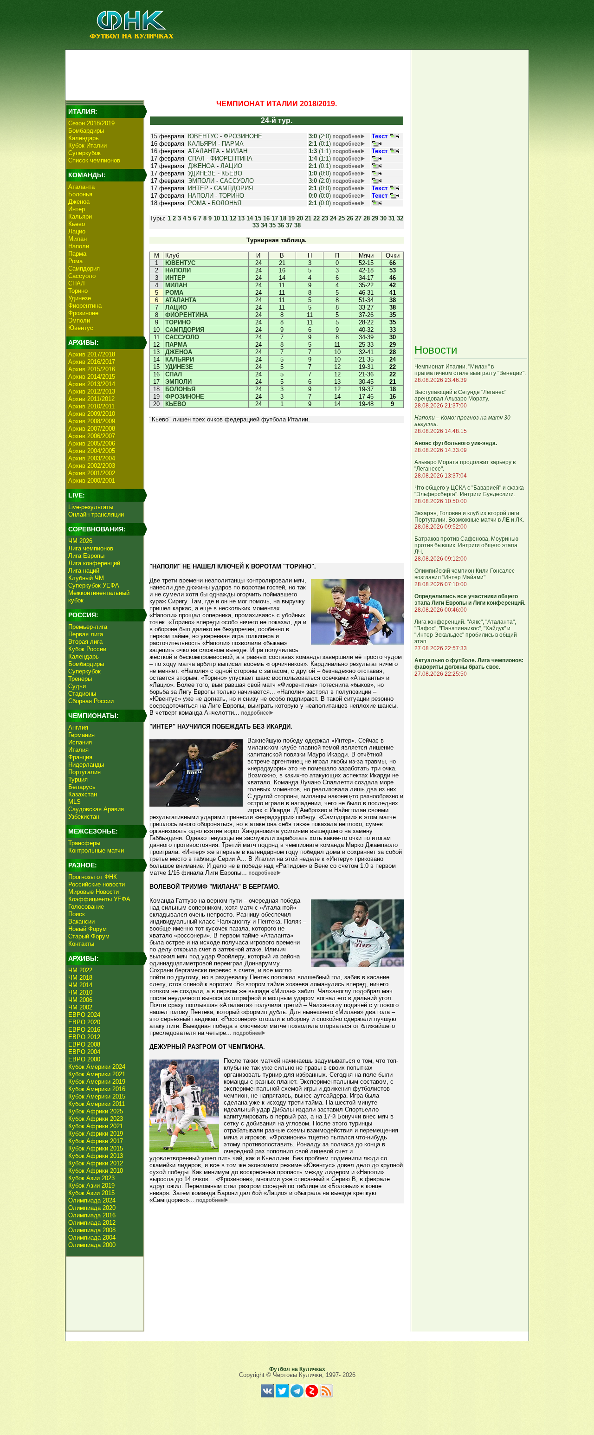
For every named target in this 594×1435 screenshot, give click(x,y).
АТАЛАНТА (204, 151)
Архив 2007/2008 (91, 428)
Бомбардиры (86, 130)
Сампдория (84, 268)
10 (216, 218)
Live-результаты (90, 507)
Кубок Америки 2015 (96, 1096)
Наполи (78, 246)
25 (341, 218)
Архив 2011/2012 (91, 398)
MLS (74, 801)
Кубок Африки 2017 (95, 1141)
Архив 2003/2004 (91, 458)
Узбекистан (83, 816)
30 (383, 218)
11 (225, 218)
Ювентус (80, 327)
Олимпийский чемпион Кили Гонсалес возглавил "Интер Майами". (464, 574)
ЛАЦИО (231, 165)
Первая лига (85, 634)
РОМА (197, 203)
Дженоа (79, 201)
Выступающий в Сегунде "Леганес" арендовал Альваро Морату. (460, 395)
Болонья (80, 194)
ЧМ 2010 (80, 992)
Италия (78, 749)
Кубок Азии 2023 (91, 1178)
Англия (78, 727)
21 (308, 218)
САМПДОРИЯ (233, 188)
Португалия (84, 772)
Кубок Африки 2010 (95, 1170)
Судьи (77, 686)
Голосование (86, 906)
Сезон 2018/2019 (91, 123)
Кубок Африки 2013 (95, 1155)
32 (400, 218)
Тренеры (80, 678)
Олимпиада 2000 (92, 1244)
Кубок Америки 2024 (96, 1066)
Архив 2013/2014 (91, 384)
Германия (81, 734)
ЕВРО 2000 (84, 1059)
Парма (77, 253)
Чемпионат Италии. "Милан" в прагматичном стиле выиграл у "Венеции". (470, 369)
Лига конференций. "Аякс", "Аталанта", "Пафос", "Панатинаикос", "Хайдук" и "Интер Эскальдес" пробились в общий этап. (465, 632)
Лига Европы (86, 555)
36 (281, 225)
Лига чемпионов (90, 548)
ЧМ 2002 (80, 1007)
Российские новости (96, 884)
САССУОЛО (237, 180)
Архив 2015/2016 (91, 369)
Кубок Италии (87, 145)
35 (272, 225)
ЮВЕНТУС (203, 136)
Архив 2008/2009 (91, 421)
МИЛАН (236, 151)
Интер (76, 209)
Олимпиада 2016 (92, 1215)
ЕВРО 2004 (84, 1051)
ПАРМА (233, 143)
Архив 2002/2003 (91, 465)
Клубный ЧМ (86, 578)
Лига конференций (94, 563)
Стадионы (82, 693)
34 (264, 225)
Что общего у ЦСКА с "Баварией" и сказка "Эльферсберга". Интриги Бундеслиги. (469, 491)
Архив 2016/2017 (91, 361)
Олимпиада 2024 (92, 1200)
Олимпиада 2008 (92, 1230)
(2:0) (320, 136)
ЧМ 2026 (80, 540)
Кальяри (80, 216)
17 (274, 218)
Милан (77, 238)
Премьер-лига (87, 626)
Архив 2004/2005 (91, 450)
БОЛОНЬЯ (226, 203)
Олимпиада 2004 (92, 1237)
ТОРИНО (231, 195)
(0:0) (320, 173)
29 (375, 218)
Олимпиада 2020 (92, 1207)
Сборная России (91, 701)
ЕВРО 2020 (84, 1022)
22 (316, 218)
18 (283, 218)
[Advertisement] (237, 72)
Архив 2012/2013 (91, 391)
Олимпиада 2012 (92, 1222)
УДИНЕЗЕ (202, 173)
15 (258, 218)
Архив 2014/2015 (91, 376)
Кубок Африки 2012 (95, 1163)
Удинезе (79, 298)
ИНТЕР (198, 188)
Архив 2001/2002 (91, 473)
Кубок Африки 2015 (95, 1148)
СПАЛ (76, 283)
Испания (80, 742)
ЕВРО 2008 (84, 1044)
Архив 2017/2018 (91, 354)
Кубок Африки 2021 (95, 1126)
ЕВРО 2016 (84, 1029)
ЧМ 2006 (80, 999)
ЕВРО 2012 (84, 1037)
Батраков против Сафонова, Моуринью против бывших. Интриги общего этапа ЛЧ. (466, 545)
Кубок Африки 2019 (95, 1133)
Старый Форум (89, 936)
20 (300, 218)
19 (291, 218)
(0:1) (320, 143)
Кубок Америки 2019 (96, 1081)
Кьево (76, 223)
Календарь (83, 138)
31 (391, 218)
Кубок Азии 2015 (91, 1192)
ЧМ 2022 (80, 970)
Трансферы (84, 843)
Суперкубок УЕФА (93, 585)
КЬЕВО (231, 173)
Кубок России (87, 649)
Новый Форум (87, 928)
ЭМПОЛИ (201, 180)
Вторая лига (85, 641)
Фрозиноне (83, 313)
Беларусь (82, 786)
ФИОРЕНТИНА (231, 158)
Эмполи (79, 320)
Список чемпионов (94, 160)
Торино (78, 290)
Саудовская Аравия (96, 809)
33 (255, 225)
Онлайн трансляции (96, 514)
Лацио (76, 231)
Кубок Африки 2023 (95, 1118)
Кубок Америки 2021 (96, 1074)
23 (325, 218)
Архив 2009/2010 (91, 413)
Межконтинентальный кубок (98, 596)
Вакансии (81, 921)
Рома (75, 261)
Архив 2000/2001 (91, 480)
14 (249, 218)
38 (297, 225)
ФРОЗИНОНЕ (243, 136)
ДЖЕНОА (201, 165)
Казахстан (82, 794)
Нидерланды (86, 764)
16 (266, 218)
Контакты (81, 943)
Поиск (76, 914)
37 (289, 225)
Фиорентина (85, 305)
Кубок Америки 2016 (96, 1089)
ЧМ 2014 (80, 985)
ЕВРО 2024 (84, 1014)
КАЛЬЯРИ (202, 143)
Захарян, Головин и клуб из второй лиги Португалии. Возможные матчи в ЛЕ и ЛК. (469, 516)
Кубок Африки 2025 (95, 1111)
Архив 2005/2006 (91, 443)
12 (233, 218)
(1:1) (320, 151)
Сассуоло (82, 275)
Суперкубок (84, 152)
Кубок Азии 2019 (91, 1185)
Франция (80, 757)
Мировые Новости (93, 891)
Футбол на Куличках (297, 1369)
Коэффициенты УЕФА (99, 899)
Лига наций (83, 570)
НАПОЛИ (200, 195)
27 (358, 218)
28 (366, 218)
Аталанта (81, 186)
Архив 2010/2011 (91, 406)
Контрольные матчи (96, 850)
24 (333, 218)
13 (241, 218)
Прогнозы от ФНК (92, 876)
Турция (78, 779)
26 (350, 218)
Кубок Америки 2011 (96, 1103)
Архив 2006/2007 (91, 436)
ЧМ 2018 (80, 977)
